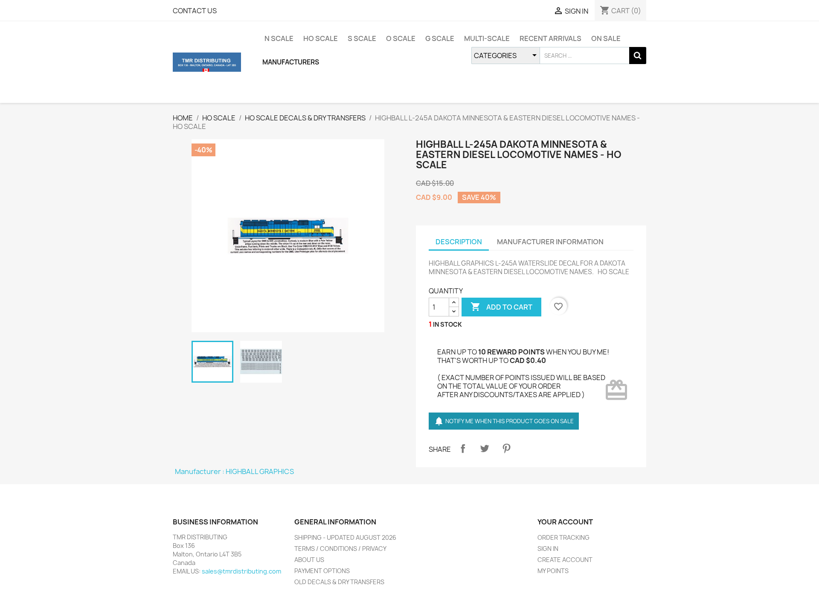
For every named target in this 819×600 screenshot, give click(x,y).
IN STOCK (447, 324)
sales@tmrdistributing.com (241, 571)
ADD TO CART (501, 306)
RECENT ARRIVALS (550, 38)
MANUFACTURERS (290, 62)
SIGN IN (547, 548)
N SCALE (278, 38)
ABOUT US (309, 560)
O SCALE (400, 38)
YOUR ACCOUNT (565, 522)
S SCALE (362, 38)
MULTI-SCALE (487, 38)
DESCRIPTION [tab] (459, 241)
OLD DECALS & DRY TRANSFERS (339, 582)
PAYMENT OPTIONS (322, 571)
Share (462, 448)
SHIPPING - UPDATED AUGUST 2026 (345, 537)
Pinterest (506, 448)
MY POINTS (553, 571)
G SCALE (439, 38)
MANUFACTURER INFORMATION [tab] (550, 241)
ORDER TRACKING (563, 537)
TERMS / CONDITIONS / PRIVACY (340, 548)
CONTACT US (195, 10)
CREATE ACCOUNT (564, 560)
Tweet (484, 448)
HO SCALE (320, 38)
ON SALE (606, 38)
